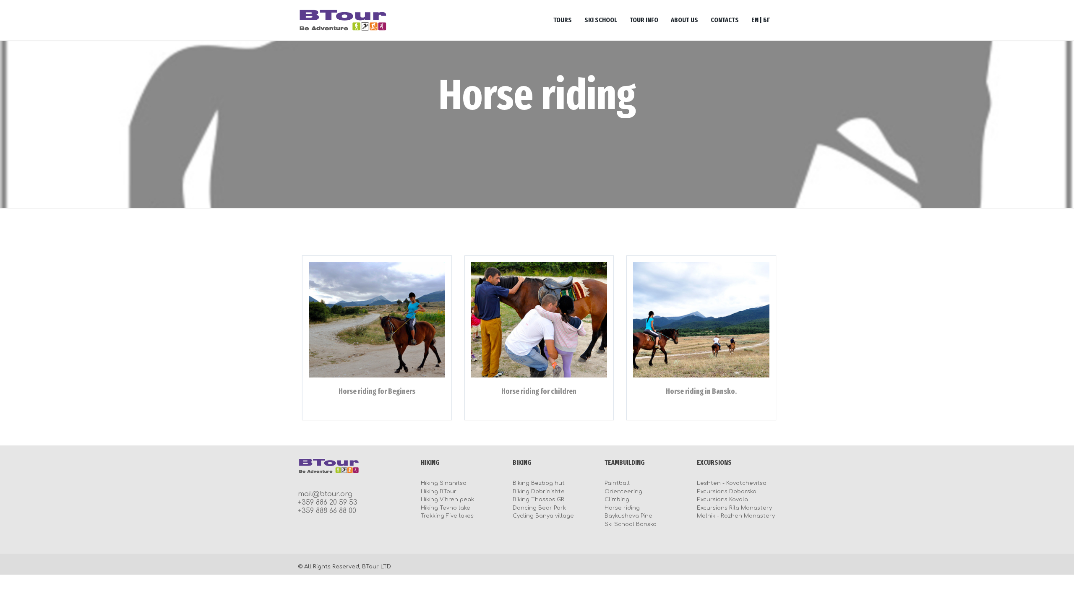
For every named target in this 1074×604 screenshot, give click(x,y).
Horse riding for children (538, 391)
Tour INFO (644, 20)
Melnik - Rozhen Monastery (736, 516)
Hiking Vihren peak (447, 499)
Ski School (600, 20)
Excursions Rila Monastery (734, 508)
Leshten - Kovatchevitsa (731, 483)
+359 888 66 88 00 (327, 511)
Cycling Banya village (543, 516)
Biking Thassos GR (538, 499)
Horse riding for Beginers (377, 391)
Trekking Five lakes (447, 516)
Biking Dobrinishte (539, 492)
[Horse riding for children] (539, 320)
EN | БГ (760, 20)
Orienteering (623, 492)
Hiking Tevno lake (445, 508)
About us (684, 20)
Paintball (617, 483)
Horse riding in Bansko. (701, 391)
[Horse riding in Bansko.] (701, 320)
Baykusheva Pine (628, 516)
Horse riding (622, 508)
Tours (562, 20)
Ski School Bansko (631, 524)
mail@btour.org (325, 494)
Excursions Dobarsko (726, 492)
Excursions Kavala (722, 499)
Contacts (725, 20)
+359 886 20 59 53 (327, 502)
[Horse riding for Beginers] (377, 320)
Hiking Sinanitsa (444, 483)
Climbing (617, 499)
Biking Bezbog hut (539, 483)
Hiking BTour (438, 492)
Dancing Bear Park (539, 508)
